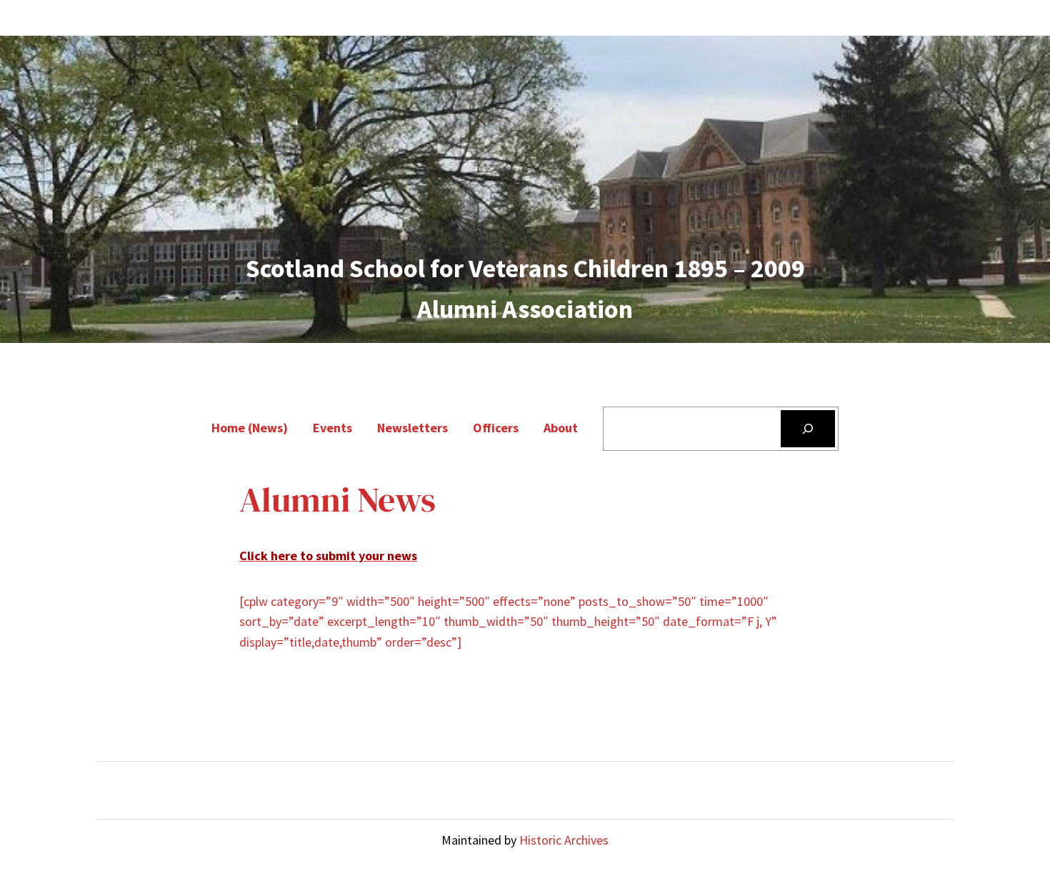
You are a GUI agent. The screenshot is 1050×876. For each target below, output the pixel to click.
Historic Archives (564, 840)
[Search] (808, 428)
